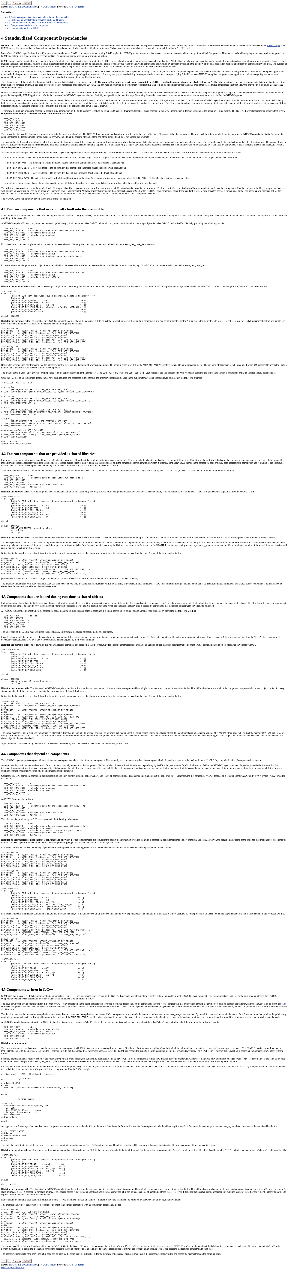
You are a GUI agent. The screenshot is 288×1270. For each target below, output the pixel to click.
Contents (79, 6)
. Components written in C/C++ (23, 28)
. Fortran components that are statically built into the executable (38, 17)
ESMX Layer (273, 45)
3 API (70, 6)
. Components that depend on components (28, 25)
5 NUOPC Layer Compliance (21, 6)
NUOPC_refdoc (48, 6)
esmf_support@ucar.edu (12, 1267)
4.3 (283, 1003)
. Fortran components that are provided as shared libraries (35, 20)
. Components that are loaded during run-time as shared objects (38, 22)
